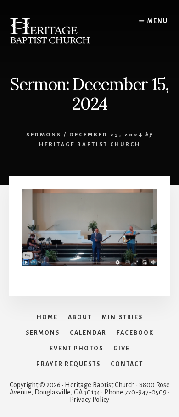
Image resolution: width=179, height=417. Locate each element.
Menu (157, 21)
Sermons (44, 135)
